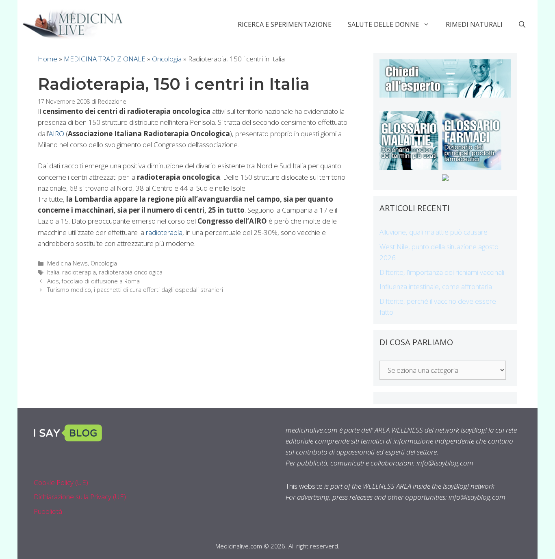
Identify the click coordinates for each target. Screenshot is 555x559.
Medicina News (67, 263)
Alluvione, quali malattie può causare (433, 232)
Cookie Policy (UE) (61, 482)
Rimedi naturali (474, 24)
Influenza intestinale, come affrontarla (435, 286)
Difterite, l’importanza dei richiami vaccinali (441, 272)
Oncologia (167, 58)
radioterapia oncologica (131, 272)
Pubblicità (48, 511)
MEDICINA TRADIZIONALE (104, 58)
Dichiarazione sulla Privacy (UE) (80, 496)
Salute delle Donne (383, 24)
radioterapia (164, 232)
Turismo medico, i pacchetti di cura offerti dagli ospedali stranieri (135, 290)
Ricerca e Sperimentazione (285, 24)
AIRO (56, 133)
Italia (53, 272)
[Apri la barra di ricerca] (522, 24)
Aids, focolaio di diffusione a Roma (93, 281)
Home (47, 58)
